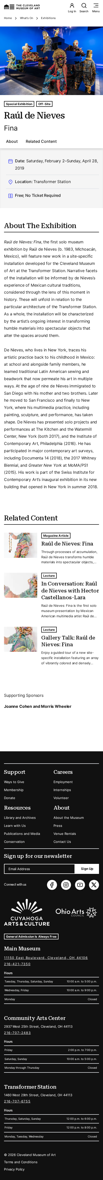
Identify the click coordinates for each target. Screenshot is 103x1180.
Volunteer (61, 798)
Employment (63, 782)
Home (8, 18)
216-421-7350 (17, 964)
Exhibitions (48, 18)
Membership (14, 790)
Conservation (14, 842)
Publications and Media (22, 834)
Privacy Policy (14, 1169)
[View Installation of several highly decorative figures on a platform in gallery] (51, 61)
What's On (26, 18)
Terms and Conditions (20, 1162)
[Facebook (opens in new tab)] (52, 885)
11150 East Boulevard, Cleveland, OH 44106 (46, 958)
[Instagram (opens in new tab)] (66, 885)
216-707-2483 (17, 1033)
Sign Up (87, 869)
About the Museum (69, 818)
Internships (62, 790)
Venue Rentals (65, 834)
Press (58, 826)
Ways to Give (14, 782)
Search (84, 11)
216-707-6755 (17, 1101)
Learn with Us (15, 826)
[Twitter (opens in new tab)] (94, 885)
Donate (9, 798)
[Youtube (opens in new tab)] (80, 885)
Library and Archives (20, 818)
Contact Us (62, 842)
